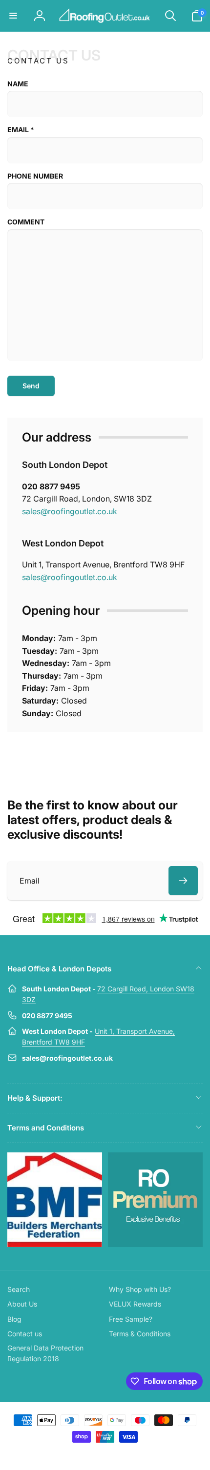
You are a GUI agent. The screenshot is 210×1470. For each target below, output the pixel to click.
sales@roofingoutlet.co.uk (69, 511)
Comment (25, 222)
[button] (13, 15)
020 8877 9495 (51, 486)
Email (20, 129)
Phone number (35, 176)
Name (17, 84)
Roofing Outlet (93, 1454)
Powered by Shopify (127, 1454)
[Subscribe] (183, 880)
